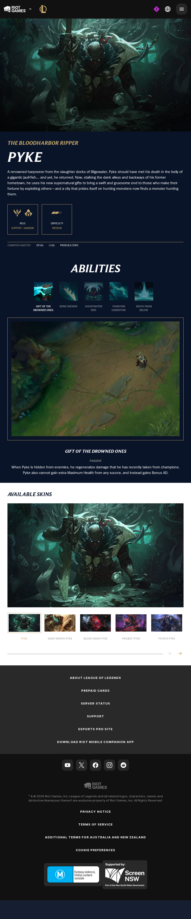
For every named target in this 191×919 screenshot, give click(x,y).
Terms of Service (95, 824)
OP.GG (39, 245)
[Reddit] (123, 765)
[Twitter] (81, 765)
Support (95, 716)
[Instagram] (109, 765)
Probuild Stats (69, 245)
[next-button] (180, 654)
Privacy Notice (95, 811)
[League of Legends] (43, 9)
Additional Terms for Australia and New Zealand (95, 837)
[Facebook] (95, 765)
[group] (94, 297)
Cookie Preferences (96, 850)
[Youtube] (67, 765)
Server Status (95, 703)
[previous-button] (170, 654)
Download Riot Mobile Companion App (95, 742)
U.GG (52, 245)
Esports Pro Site (95, 729)
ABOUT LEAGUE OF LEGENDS (95, 678)
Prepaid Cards (95, 690)
